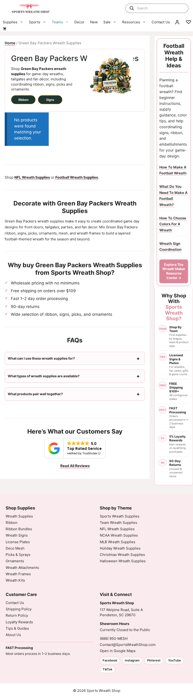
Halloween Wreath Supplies (123, 561)
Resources (131, 22)
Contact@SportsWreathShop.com (128, 644)
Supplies (10, 22)
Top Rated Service (84, 448)
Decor (79, 22)
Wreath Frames (18, 574)
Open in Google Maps (118, 651)
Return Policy (17, 615)
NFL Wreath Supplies (117, 529)
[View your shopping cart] (4, 29)
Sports (34, 22)
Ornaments (15, 561)
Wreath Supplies (19, 516)
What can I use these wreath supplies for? (41, 358)
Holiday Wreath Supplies (120, 548)
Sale (107, 22)
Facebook (110, 660)
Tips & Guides (17, 628)
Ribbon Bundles (19, 529)
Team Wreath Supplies (118, 522)
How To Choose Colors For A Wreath (172, 224)
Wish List (188, 22)
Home (10, 43)
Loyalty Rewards (19, 622)
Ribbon (23, 100)
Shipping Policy (19, 609)
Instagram (132, 660)
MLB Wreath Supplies (117, 542)
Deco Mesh (15, 548)
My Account (177, 22)
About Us (13, 634)
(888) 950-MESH (114, 638)
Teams (57, 22)
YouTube (174, 660)
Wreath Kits (15, 580)
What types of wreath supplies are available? (44, 376)
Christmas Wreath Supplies (122, 554)
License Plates (18, 542)
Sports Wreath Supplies (119, 516)
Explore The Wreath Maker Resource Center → (173, 271)
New (94, 22)
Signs (50, 100)
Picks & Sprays (18, 554)
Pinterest (154, 660)
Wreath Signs (17, 535)
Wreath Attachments (22, 567)
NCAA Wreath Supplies (119, 535)
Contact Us (161, 22)
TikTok (107, 669)
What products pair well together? (35, 394)
